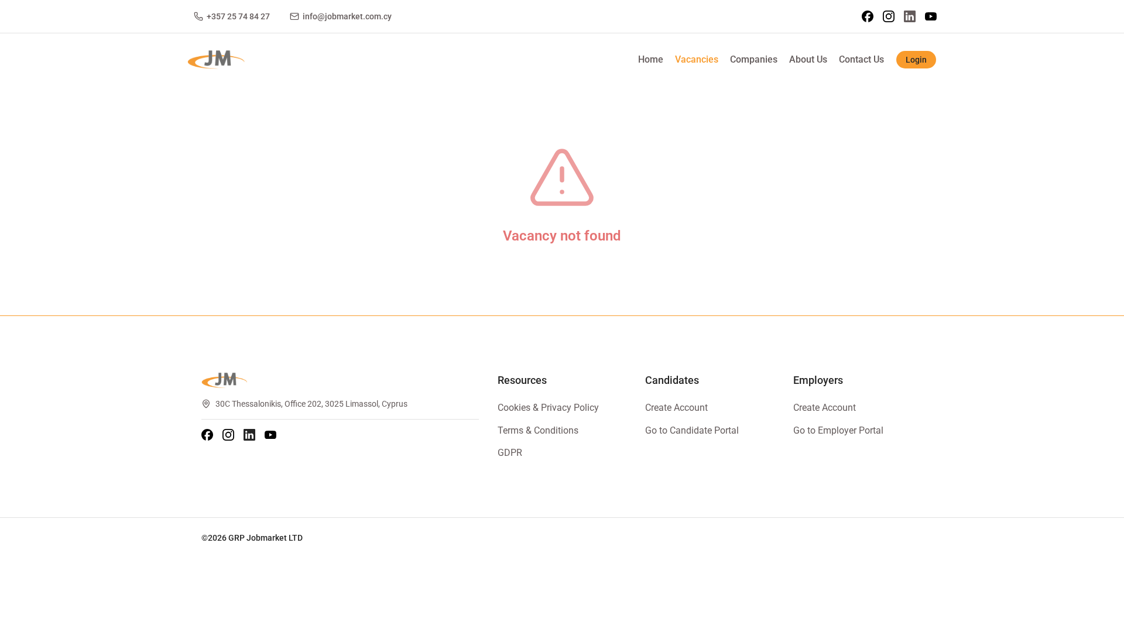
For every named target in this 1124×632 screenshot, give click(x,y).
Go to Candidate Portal (692, 430)
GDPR (510, 452)
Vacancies (696, 59)
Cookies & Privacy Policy (548, 407)
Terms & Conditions (538, 430)
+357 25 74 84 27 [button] (238, 16)
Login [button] (916, 59)
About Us (808, 59)
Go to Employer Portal (838, 430)
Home (650, 59)
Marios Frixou (373, 538)
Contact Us (861, 59)
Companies (753, 59)
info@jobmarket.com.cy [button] (347, 16)
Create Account (676, 407)
